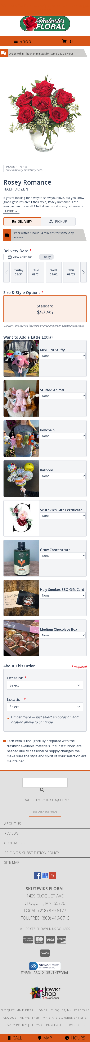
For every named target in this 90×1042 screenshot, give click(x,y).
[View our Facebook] (37, 877)
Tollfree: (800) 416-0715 (45, 918)
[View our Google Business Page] (45, 877)
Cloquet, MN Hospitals (70, 1010)
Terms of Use (76, 1025)
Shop (25, 41)
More (9, 211)
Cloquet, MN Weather (21, 1017)
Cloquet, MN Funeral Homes (24, 1010)
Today (46, 257)
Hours (77, 1038)
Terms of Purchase (46, 1025)
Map (46, 1038)
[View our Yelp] (52, 877)
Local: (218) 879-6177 (45, 910)
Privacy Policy (15, 1025)
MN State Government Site (65, 1017)
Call (16, 1038)
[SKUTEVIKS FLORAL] (45, 30)
